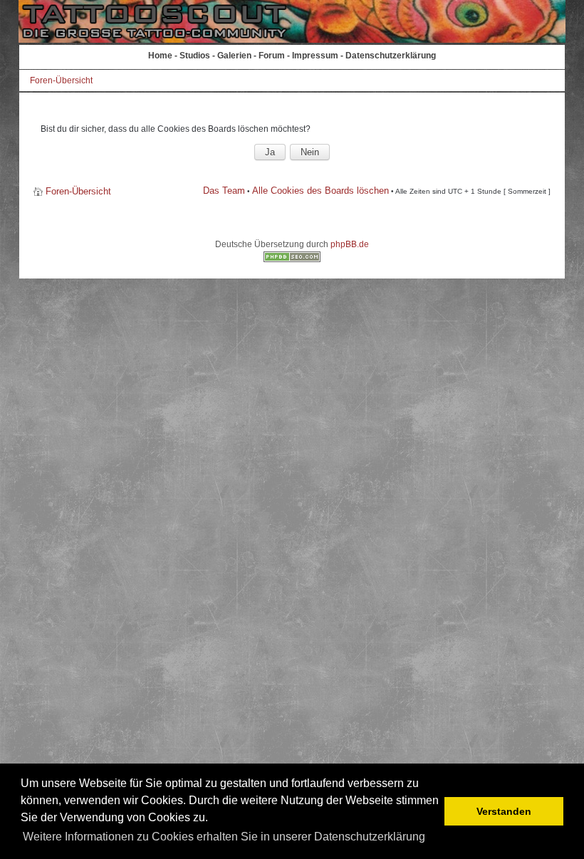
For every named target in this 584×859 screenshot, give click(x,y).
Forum (272, 56)
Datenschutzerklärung (390, 56)
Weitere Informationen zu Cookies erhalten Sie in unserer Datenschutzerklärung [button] (224, 837)
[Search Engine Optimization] (292, 259)
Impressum (315, 56)
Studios (194, 56)
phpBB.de (349, 244)
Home (160, 56)
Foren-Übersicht (61, 80)
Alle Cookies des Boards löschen (320, 190)
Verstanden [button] (503, 811)
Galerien (234, 56)
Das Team (224, 190)
